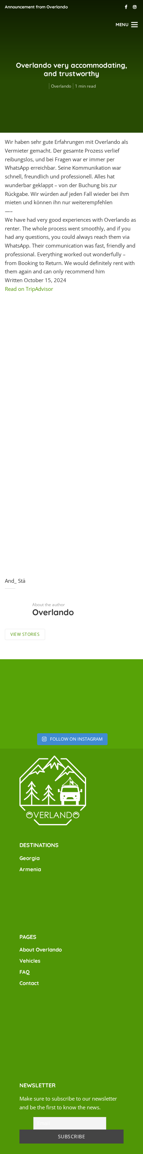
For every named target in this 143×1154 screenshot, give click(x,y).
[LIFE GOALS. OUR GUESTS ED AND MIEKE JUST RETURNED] (24, 679)
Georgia (29, 858)
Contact (29, 983)
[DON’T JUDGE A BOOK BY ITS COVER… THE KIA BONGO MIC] (71, 712)
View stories (25, 634)
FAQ (24, 972)
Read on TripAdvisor (29, 288)
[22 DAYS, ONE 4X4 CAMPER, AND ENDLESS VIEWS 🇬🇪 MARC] (71, 679)
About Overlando (40, 949)
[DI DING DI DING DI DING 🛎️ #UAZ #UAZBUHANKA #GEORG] (119, 712)
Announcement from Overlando (36, 6)
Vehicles (29, 960)
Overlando (61, 86)
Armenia (30, 869)
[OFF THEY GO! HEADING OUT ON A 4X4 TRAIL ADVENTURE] (119, 679)
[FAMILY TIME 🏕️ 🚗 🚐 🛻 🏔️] (24, 712)
